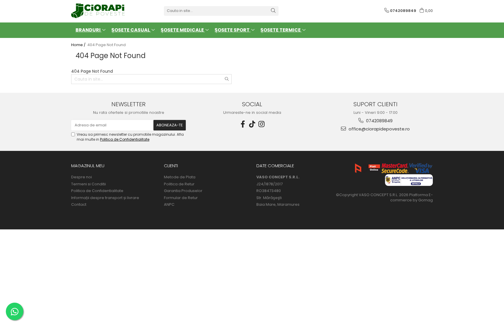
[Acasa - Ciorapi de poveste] (100, 11)
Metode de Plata (179, 177)
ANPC (169, 204)
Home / (78, 45)
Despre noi (81, 177)
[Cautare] (273, 11)
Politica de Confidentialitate (124, 139)
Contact (78, 204)
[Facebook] (242, 124)
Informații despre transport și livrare (105, 198)
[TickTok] (252, 124)
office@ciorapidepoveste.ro (378, 129)
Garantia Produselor (183, 190)
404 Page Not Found (106, 45)
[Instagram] (261, 124)
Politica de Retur (179, 184)
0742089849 (379, 121)
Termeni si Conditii (88, 184)
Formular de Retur (181, 198)
